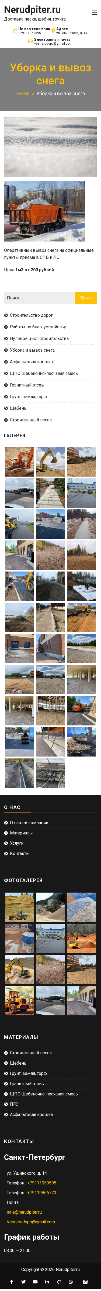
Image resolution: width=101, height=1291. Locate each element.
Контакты (20, 853)
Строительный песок (31, 419)
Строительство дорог (31, 315)
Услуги (16, 843)
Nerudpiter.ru (32, 9)
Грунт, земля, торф (28, 396)
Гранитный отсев (27, 385)
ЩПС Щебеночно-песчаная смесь (44, 373)
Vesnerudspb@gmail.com (31, 1221)
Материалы (21, 833)
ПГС (14, 1104)
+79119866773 (41, 1192)
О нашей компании (29, 822)
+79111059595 (29, 33)
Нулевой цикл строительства (39, 338)
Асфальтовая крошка (31, 361)
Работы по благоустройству (38, 326)
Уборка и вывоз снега (32, 350)
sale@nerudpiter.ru (24, 1212)
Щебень (18, 408)
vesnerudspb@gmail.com (53, 43)
